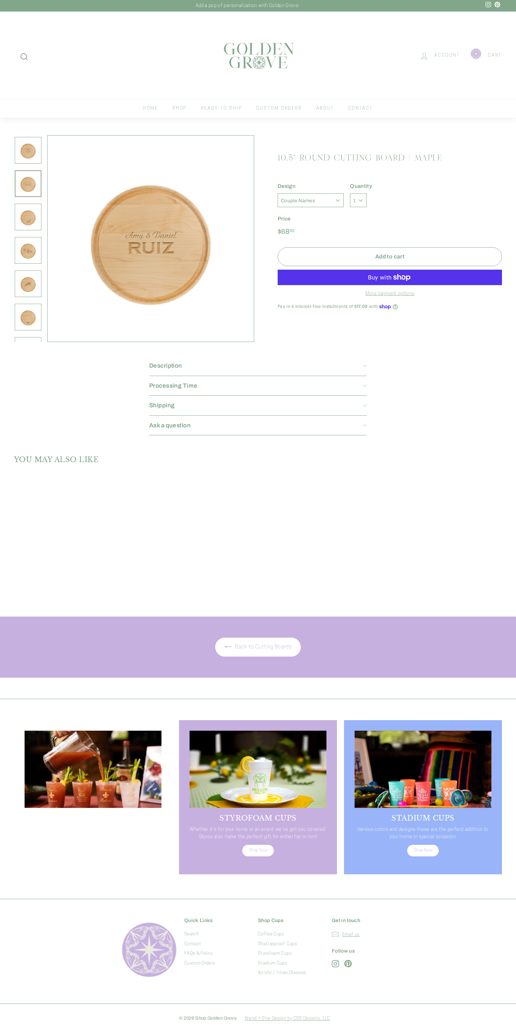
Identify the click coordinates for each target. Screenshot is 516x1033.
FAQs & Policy (198, 953)
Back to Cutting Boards (263, 647)
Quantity (361, 186)
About (325, 108)
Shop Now (93, 858)
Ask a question (170, 425)
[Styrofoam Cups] (258, 769)
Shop (179, 108)
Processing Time (173, 385)
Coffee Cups (271, 934)
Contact (360, 108)
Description (165, 365)
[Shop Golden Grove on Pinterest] (348, 963)
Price (284, 218)
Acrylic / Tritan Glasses (282, 973)
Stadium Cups (272, 963)
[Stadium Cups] (423, 769)
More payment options (390, 293)
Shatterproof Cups (277, 944)
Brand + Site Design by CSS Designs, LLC (287, 1018)
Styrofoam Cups (275, 953)
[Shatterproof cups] (93, 769)
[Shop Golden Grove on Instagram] (335, 963)
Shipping (161, 405)
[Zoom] (151, 239)
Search (191, 934)
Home (150, 108)
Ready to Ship (221, 108)
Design (287, 186)
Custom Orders (279, 108)
